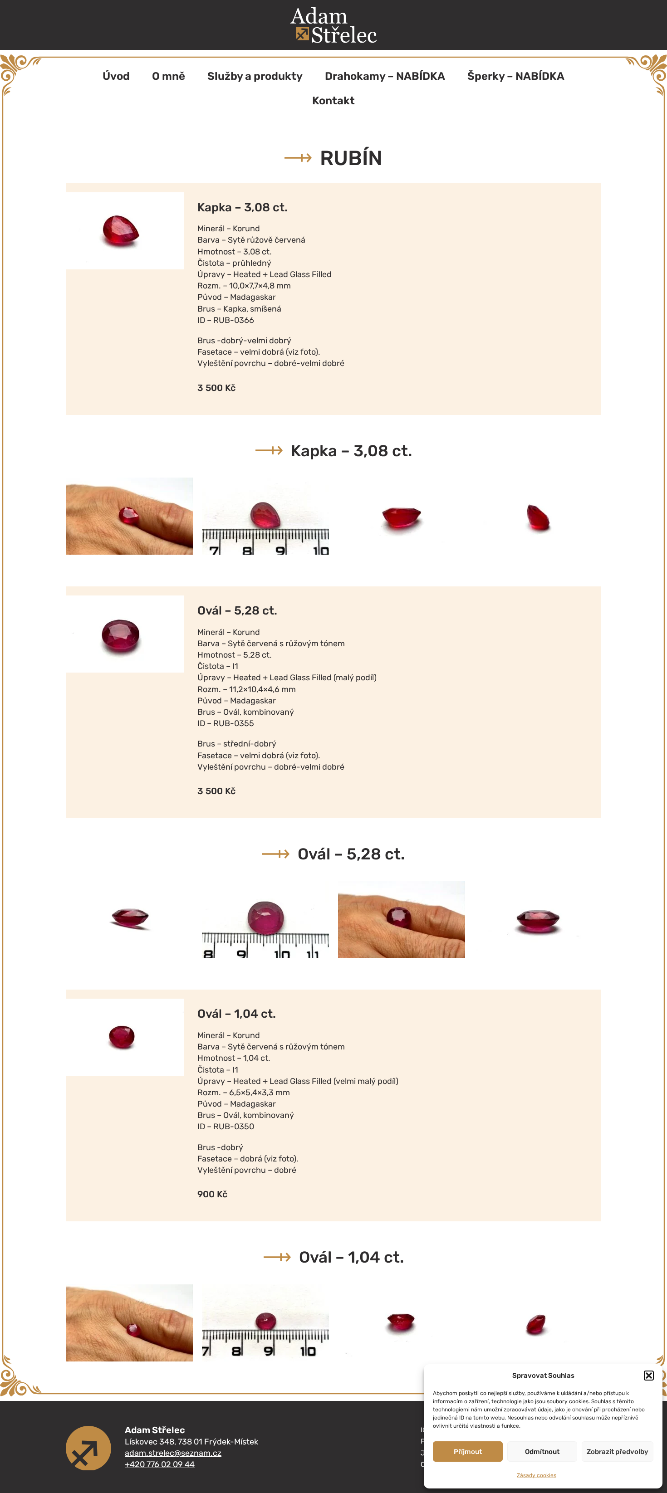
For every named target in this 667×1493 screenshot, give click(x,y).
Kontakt (333, 100)
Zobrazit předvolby (617, 1452)
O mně (168, 76)
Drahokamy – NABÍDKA (385, 76)
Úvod (116, 76)
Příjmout (468, 1452)
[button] (648, 1375)
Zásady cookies (536, 1475)
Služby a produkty (255, 76)
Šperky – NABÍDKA (515, 76)
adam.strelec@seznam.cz (173, 1453)
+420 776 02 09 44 (160, 1464)
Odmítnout (542, 1452)
